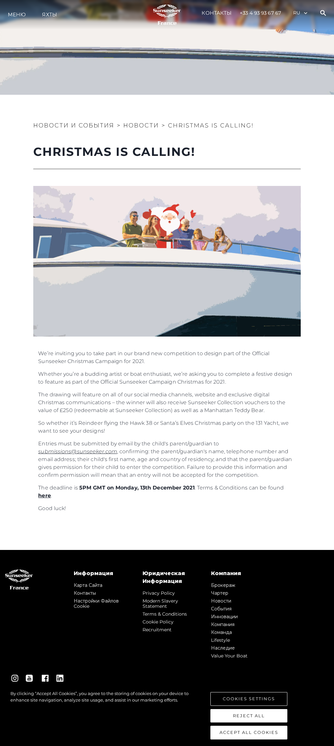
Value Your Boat (229, 656)
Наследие (223, 648)
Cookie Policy (158, 622)
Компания (223, 624)
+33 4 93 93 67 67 (260, 13)
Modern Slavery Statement (160, 603)
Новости (221, 601)
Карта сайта (88, 585)
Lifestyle (220, 640)
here (44, 495)
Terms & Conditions (165, 614)
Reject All (249, 715)
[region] (167, 715)
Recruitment (157, 630)
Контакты (217, 13)
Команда (221, 632)
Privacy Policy (159, 593)
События (221, 609)
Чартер (219, 593)
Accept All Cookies (249, 732)
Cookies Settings (249, 698)
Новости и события (73, 125)
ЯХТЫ (49, 14)
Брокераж (223, 585)
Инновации (224, 617)
